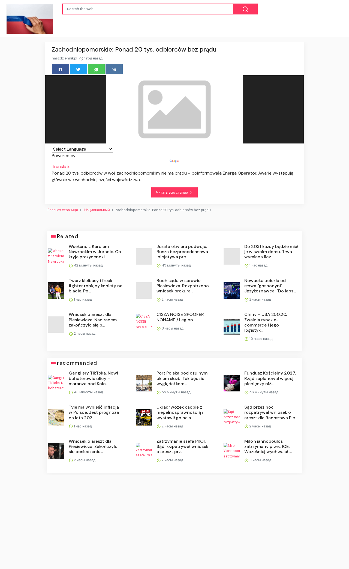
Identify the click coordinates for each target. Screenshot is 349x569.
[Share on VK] (114, 69)
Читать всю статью (172, 192)
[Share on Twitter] (78, 69)
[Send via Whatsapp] (96, 69)
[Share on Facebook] (60, 69)
